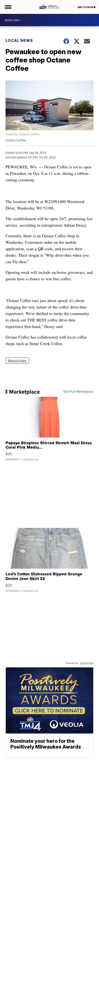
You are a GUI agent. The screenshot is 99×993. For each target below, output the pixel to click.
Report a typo (17, 360)
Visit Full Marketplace (78, 391)
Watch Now (86, 7)
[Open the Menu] (7, 7)
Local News (19, 40)
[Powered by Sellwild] (86, 663)
